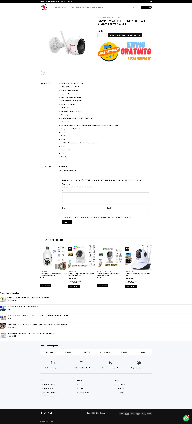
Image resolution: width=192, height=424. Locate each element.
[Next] (151, 267)
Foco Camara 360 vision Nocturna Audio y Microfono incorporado (53, 274)
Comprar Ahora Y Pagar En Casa (125, 35)
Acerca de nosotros (83, 7)
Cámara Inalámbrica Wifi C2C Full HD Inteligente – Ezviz (108, 274)
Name (64, 208)
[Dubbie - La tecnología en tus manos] (46, 7)
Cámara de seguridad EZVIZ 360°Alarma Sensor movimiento (81, 274)
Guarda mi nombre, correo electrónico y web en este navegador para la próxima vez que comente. (98, 217)
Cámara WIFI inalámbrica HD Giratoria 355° (138, 274)
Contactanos (97, 7)
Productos (68, 7)
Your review (66, 191)
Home (100, 17)
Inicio (60, 7)
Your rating (66, 184)
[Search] (56, 7)
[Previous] (40, 267)
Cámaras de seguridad (111, 17)
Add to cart (46, 285)
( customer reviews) (74, 281)
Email (109, 208)
